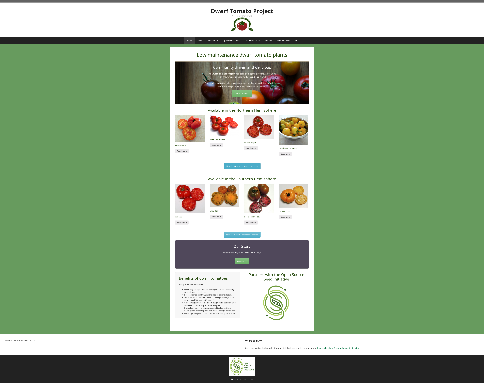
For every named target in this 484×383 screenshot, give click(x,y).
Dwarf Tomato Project (242, 11)
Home (189, 40)
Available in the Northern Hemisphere (242, 110)
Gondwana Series (252, 40)
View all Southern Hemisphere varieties (242, 234)
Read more (182, 151)
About (200, 40)
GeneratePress (246, 379)
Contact (268, 40)
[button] (217, 40)
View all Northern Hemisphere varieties (242, 166)
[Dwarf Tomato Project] (242, 24)
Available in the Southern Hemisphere (242, 178)
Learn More (242, 261)
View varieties (242, 93)
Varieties (211, 40)
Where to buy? (283, 40)
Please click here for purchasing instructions (339, 348)
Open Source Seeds (231, 40)
